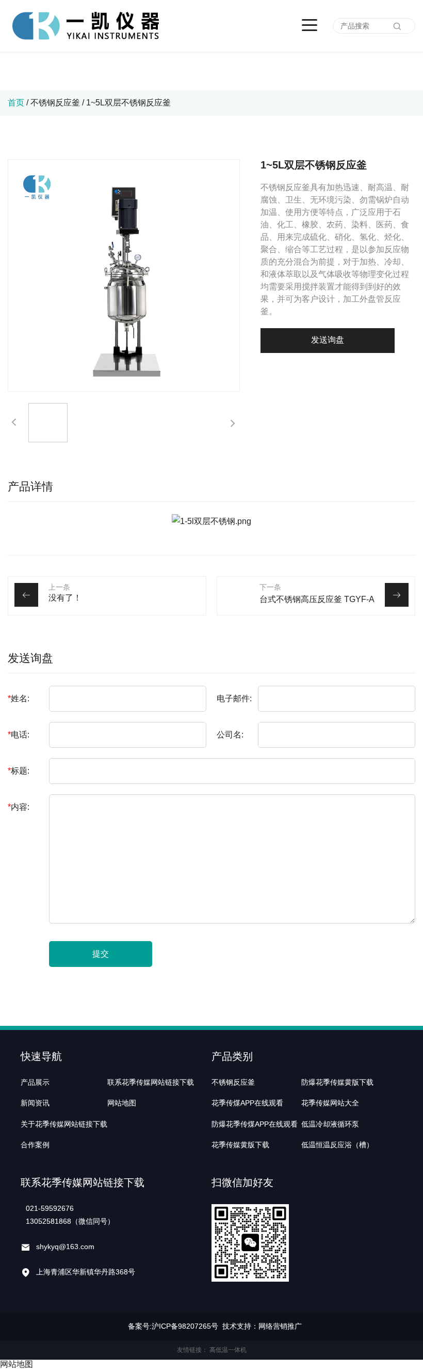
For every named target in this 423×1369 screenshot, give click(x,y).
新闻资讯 (35, 1103)
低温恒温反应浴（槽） (337, 1145)
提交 (100, 953)
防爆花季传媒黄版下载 (337, 1082)
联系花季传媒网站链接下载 (150, 1082)
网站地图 (121, 1103)
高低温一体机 (228, 1349)
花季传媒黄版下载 (240, 1145)
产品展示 (35, 1082)
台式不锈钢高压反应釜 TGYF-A (317, 599)
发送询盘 (327, 339)
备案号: (140, 1326)
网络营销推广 (280, 1326)
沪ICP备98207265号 (185, 1326)
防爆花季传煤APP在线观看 (255, 1124)
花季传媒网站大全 (330, 1103)
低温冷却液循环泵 (330, 1124)
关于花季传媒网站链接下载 (64, 1124)
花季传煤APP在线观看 (247, 1103)
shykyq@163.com (65, 1246)
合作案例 (35, 1145)
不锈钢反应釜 (55, 102)
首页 (16, 102)
